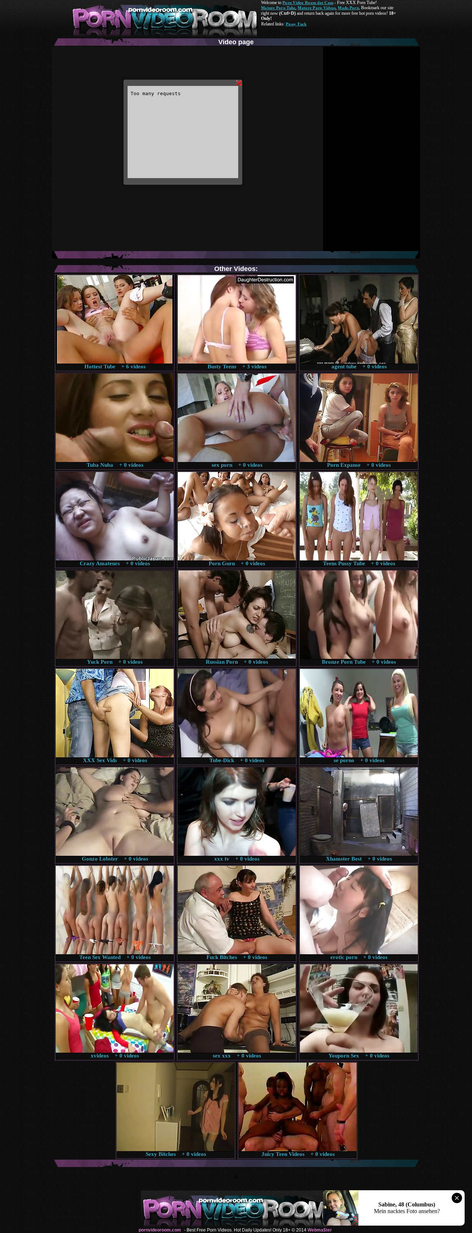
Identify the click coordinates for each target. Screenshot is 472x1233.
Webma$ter (320, 1230)
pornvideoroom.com (160, 1230)
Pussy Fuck (296, 24)
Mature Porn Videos (317, 8)
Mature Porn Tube (278, 8)
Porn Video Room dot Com (307, 2)
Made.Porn (348, 8)
